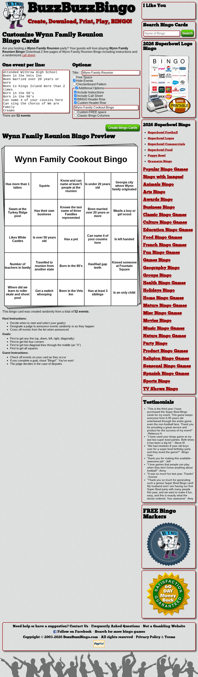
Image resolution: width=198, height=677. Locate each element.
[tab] (168, 125)
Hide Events (84, 80)
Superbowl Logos (161, 138)
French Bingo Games (164, 245)
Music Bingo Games (163, 328)
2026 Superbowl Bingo (166, 125)
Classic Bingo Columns (93, 115)
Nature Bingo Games (164, 336)
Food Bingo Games (162, 237)
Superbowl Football (163, 132)
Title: (75, 72)
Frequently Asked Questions (115, 626)
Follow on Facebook (74, 632)
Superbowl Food (160, 150)
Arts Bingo (154, 192)
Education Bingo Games (168, 230)
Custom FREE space (91, 112)
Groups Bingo (157, 275)
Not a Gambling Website (164, 626)
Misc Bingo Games (162, 313)
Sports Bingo (156, 381)
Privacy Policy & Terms (155, 637)
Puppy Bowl (157, 155)
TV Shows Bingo (160, 389)
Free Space (84, 77)
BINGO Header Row (91, 99)
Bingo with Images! (163, 177)
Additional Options (91, 88)
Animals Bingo (158, 184)
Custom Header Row (91, 102)
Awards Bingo (158, 199)
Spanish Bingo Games (166, 374)
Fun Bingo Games (161, 252)
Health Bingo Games (164, 283)
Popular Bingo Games (165, 169)
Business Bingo (159, 207)
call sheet (28, 55)
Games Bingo (157, 260)
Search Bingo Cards (165, 25)
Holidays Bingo (159, 290)
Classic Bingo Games (164, 215)
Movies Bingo (157, 321)
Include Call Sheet (90, 95)
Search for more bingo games (120, 632)
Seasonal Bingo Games (167, 366)
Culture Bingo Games (165, 222)
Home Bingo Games (163, 298)
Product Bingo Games (165, 351)
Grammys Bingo (160, 161)
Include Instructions (90, 92)
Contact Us (79, 626)
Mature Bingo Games (165, 305)
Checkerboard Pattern (91, 84)
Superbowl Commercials (166, 144)
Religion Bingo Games (166, 358)
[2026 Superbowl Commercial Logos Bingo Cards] (169, 112)
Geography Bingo (161, 268)
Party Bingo (155, 343)
